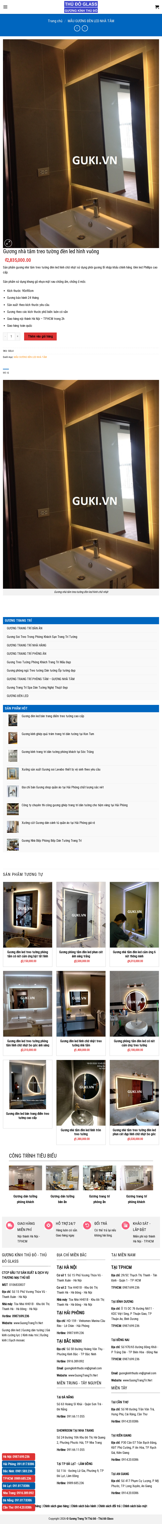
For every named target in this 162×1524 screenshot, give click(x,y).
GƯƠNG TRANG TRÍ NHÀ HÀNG (26, 645)
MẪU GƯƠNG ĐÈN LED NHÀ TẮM (91, 21)
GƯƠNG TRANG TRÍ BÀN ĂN (24, 628)
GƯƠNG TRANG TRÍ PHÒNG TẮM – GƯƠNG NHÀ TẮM (40, 679)
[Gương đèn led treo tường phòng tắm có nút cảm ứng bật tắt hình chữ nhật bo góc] (27, 915)
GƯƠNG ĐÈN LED (17, 696)
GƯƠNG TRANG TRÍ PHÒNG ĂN (26, 654)
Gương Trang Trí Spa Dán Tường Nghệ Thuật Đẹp (37, 687)
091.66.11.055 (76, 1416)
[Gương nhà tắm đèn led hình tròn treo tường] (81, 1093)
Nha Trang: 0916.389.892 (18, 1493)
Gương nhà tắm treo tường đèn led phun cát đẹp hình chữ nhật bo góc (134, 1132)
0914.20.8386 (130, 1421)
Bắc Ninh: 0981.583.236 (17, 1471)
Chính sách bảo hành (83, 1506)
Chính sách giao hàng (56, 1506)
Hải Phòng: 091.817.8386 (18, 1464)
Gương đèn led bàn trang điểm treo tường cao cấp (27, 1116)
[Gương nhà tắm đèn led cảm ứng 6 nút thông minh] (134, 915)
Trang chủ (55, 21)
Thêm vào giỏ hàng (40, 336)
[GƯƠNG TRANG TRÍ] (81, 7)
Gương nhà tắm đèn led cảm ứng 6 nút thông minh (134, 954)
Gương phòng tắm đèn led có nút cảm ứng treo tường (134, 1043)
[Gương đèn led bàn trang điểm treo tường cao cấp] (27, 1084)
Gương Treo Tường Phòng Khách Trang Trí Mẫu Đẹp (39, 662)
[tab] (6, 373)
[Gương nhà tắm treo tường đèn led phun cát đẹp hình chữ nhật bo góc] (134, 1093)
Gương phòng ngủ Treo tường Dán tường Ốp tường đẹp (41, 670)
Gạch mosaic (17, 1340)
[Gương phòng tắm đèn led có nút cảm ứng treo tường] (134, 1004)
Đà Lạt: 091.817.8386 (16, 1486)
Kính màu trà (30, 1335)
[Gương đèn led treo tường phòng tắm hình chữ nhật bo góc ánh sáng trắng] (27, 1004)
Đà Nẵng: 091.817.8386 (17, 1500)
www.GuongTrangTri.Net (28, 1323)
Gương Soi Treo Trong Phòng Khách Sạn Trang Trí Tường (42, 637)
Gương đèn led (11, 1330)
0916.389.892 (75, 1361)
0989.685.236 (75, 1483)
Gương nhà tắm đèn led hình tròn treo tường (81, 1132)
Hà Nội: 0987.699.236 (16, 1457)
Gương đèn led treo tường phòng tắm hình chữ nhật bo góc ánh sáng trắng (27, 1045)
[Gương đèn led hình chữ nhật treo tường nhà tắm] (81, 1004)
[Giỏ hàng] (157, 7)
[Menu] (5, 7)
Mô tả (6, 372)
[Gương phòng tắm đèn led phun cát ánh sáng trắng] (81, 915)
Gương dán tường (33, 1330)
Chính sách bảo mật (135, 1506)
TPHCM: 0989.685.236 (17, 1478)
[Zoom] (8, 243)
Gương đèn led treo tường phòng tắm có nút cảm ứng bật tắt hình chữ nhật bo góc (27, 956)
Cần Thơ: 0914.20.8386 (17, 1507)
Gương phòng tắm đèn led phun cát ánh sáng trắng (81, 954)
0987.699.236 (75, 1333)
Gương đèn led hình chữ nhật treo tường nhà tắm (81, 1043)
